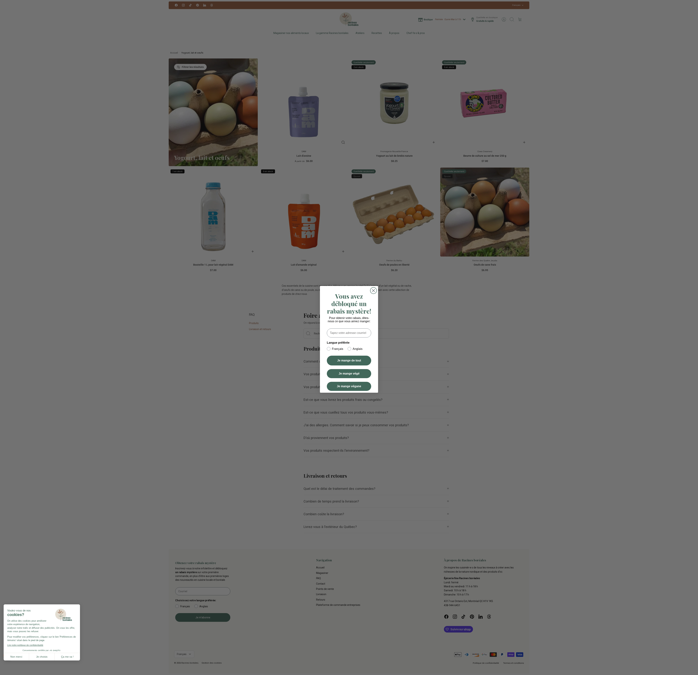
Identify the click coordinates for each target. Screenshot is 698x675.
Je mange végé (349, 373)
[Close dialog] (373, 290)
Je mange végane (349, 386)
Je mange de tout (349, 360)
